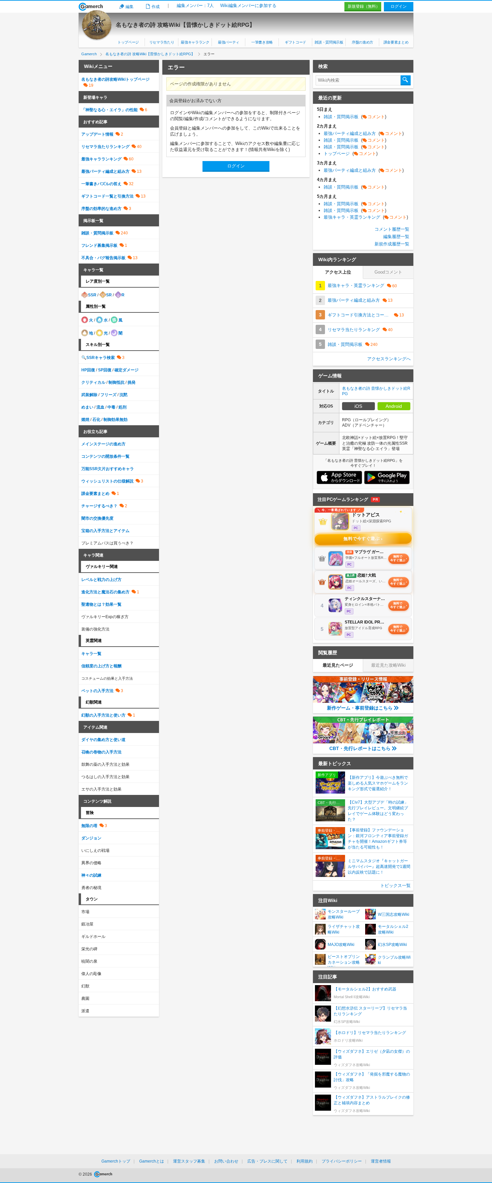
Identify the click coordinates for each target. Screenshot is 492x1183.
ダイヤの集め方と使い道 (103, 739)
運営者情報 (381, 1161)
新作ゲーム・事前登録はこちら (360, 708)
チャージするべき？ (99, 506)
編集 (130, 6)
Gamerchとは (151, 1161)
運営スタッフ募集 (189, 1161)
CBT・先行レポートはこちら (360, 748)
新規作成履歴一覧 (392, 243)
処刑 (122, 407)
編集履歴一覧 (396, 236)
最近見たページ (338, 665)
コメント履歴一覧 (392, 229)
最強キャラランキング (101, 159)
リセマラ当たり (161, 42)
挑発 (132, 382)
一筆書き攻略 (262, 42)
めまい (87, 407)
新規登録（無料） (364, 6)
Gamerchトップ (115, 1161)
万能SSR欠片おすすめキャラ (107, 468)
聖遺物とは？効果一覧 (101, 604)
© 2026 (86, 1174)
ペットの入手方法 (97, 690)
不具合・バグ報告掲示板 (103, 257)
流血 (100, 407)
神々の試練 (91, 875)
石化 (96, 419)
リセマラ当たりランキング (105, 146)
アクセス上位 (338, 272)
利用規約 (305, 1161)
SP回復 (104, 370)
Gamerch (91, 7)
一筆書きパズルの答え (101, 183)
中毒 (111, 407)
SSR (92, 295)
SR (109, 295)
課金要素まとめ (396, 42)
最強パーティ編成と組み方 (105, 171)
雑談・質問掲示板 (329, 42)
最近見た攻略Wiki (388, 665)
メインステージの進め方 (103, 444)
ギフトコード (295, 42)
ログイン (399, 6)
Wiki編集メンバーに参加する (248, 5)
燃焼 (85, 419)
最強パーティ (228, 42)
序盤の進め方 (362, 42)
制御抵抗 (116, 382)
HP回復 (88, 370)
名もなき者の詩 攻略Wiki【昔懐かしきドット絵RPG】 (185, 25)
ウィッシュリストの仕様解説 (107, 481)
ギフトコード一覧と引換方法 (107, 196)
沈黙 (123, 394)
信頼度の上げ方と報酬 (101, 666)
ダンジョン (91, 838)
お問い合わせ (226, 1161)
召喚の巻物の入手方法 (101, 752)
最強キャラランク (195, 42)
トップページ (128, 42)
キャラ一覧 (91, 653)
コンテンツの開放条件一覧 (105, 456)
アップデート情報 (97, 134)
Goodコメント (388, 272)
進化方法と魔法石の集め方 (105, 592)
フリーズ (108, 394)
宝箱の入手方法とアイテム (105, 530)
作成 (156, 6)
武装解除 (89, 394)
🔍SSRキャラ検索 (98, 357)
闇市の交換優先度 (97, 518)
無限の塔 (89, 825)
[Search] (406, 80)
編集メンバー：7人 (195, 5)
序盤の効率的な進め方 (101, 208)
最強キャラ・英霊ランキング (366, 217)
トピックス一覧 (395, 885)
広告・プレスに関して (267, 1161)
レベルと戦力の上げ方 (101, 579)
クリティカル (93, 382)
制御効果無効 (115, 419)
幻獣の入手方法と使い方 (103, 715)
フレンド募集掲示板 (99, 245)
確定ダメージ (126, 370)
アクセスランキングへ (389, 358)
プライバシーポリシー (342, 1161)
